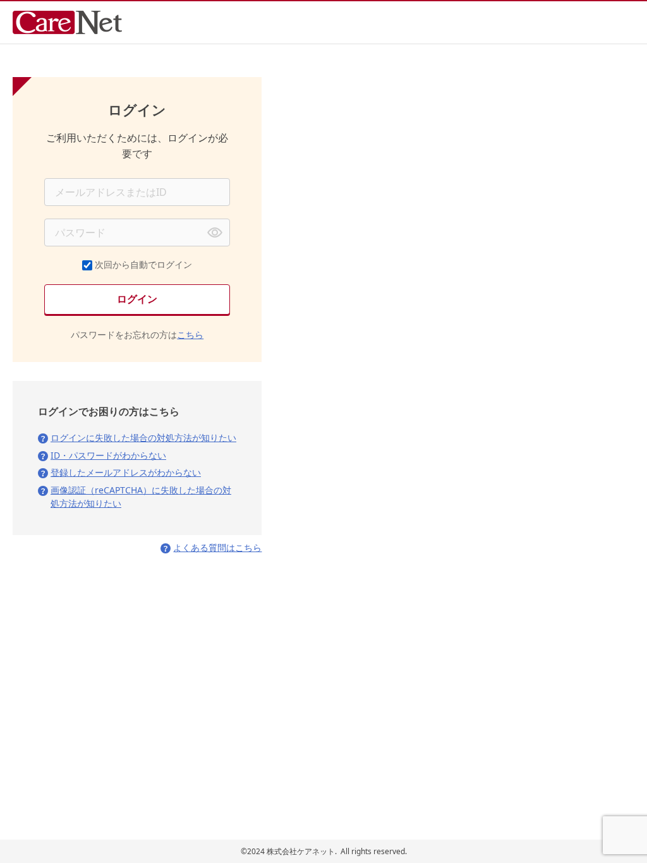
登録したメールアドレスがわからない (126, 472)
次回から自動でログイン (143, 264)
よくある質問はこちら (217, 547)
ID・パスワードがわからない (108, 455)
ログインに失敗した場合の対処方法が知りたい (143, 437)
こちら (190, 335)
